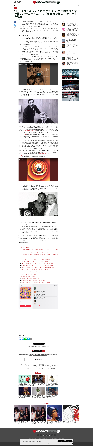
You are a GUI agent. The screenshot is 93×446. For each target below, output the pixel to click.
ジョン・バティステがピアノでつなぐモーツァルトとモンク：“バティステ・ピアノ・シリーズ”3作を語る (72, 35)
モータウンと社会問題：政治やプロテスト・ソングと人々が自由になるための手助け (37, 265)
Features (40, 4)
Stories (39, 438)
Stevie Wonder (36, 355)
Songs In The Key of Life (24, 155)
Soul (31, 355)
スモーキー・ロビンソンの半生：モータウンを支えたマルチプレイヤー (35, 269)
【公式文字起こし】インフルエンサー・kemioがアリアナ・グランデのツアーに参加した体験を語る (72, 58)
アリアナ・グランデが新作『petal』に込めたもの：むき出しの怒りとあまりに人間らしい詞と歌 (72, 46)
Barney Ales (39, 354)
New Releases (34, 4)
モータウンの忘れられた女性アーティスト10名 (30, 278)
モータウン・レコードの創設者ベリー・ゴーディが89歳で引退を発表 (34, 252)
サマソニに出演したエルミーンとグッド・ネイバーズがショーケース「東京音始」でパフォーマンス (72, 24)
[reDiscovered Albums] (70, 79)
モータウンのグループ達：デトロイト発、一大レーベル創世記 (33, 280)
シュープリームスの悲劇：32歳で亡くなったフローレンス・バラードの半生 (36, 271)
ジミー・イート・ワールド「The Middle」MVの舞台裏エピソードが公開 (72, 40)
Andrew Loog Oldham (31, 354)
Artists (49, 4)
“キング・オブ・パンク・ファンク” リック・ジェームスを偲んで (33, 274)
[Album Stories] (70, 90)
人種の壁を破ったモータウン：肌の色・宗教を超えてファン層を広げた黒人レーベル (37, 272)
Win (63, 438)
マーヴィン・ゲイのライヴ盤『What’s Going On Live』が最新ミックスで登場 (36, 257)
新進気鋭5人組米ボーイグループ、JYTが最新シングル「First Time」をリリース (72, 63)
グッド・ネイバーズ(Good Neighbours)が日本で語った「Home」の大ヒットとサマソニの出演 (72, 52)
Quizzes (62, 4)
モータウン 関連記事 (25, 247)
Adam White (23, 354)
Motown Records (53, 354)
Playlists (58, 4)
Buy (66, 4)
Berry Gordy (46, 354)
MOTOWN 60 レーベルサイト (27, 245)
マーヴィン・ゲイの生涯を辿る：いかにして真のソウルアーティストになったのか (37, 263)
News (30, 4)
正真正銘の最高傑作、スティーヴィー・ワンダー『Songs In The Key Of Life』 (36, 261)
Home (27, 4)
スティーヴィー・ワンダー (44, 153)
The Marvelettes (44, 355)
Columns (45, 4)
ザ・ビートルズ (22, 134)
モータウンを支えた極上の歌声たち (28, 276)
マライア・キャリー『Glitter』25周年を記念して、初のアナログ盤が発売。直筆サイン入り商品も (72, 29)
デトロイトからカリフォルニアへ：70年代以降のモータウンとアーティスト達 (36, 282)
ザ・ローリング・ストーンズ (29, 130)
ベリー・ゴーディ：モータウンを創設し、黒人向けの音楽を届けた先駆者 (35, 259)
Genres (53, 4)
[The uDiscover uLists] (70, 101)
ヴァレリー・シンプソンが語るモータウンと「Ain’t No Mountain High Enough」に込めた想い (39, 267)
